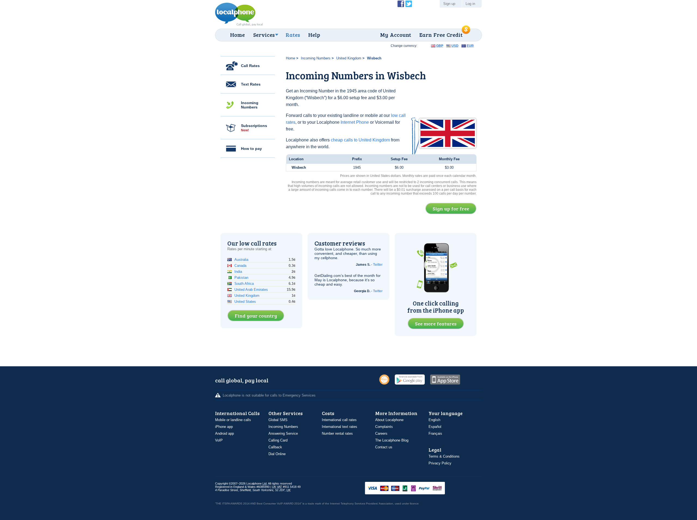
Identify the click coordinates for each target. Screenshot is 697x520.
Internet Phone (355, 122)
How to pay (251, 148)
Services (264, 34)
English (434, 420)
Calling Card (278, 440)
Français (435, 433)
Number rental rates (337, 433)
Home (237, 34)
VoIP (219, 440)
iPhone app (224, 427)
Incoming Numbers (249, 105)
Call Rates (250, 66)
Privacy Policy (440, 463)
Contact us (383, 447)
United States (245, 302)
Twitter (378, 265)
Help (314, 34)
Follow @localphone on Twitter (408, 4)
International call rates (339, 420)
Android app (224, 433)
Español (435, 427)
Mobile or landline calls (233, 420)
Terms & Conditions (444, 456)
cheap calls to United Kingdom (360, 140)
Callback (275, 447)
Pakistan (241, 278)
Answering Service (283, 433)
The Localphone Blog (391, 440)
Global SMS (278, 420)
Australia (241, 260)
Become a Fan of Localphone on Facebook (401, 4)
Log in (470, 4)
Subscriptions (254, 127)
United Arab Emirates (251, 290)
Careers (381, 433)
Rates (293, 34)
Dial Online (277, 454)
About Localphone (389, 420)
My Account (395, 34)
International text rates (339, 427)
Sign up (449, 4)
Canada (240, 266)
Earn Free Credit (441, 34)
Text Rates (251, 84)
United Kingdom (348, 58)
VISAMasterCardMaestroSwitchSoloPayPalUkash (412, 488)
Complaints (384, 427)
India (238, 272)
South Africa (244, 284)
